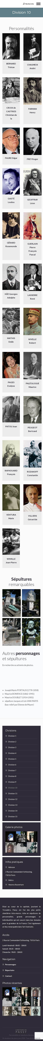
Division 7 (12, 770)
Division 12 (12, 799)
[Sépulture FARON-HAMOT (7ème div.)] (26, 1011)
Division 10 (12, 788)
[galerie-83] (21, 836)
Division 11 (12, 793)
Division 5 (12, 759)
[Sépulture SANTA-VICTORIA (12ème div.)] (10, 847)
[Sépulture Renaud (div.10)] (31, 632)
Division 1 (12, 736)
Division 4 (12, 753)
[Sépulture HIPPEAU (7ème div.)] (7, 1011)
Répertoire (9, 970)
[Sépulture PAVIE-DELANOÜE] (10, 836)
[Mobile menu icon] (38, 4)
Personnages (10, 964)
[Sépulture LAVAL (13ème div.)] (36, 1001)
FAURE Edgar (11, 158)
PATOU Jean (11, 426)
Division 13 (12, 805)
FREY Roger (32, 159)
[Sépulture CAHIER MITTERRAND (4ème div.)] (21, 847)
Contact (8, 976)
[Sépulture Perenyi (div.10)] (31, 603)
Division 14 (12, 811)
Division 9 (12, 782)
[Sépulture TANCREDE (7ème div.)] (36, 1011)
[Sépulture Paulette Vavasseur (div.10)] (11, 632)
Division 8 (12, 776)
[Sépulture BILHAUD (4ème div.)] (32, 847)
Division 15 (12, 816)
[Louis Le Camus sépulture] (11, 603)
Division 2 (12, 742)
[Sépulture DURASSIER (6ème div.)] (17, 1011)
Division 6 (12, 765)
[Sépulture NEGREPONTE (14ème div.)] (32, 836)
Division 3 (12, 747)
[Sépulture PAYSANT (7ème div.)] (26, 1001)
